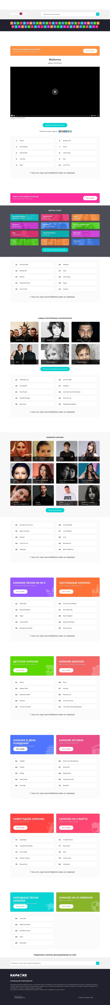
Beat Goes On (92, 543)
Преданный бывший (19, 460)
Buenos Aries (49, 864)
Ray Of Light (49, 392)
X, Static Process (92, 839)
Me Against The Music (49, 628)
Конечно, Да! (39, 482)
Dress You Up (92, 398)
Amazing (92, 688)
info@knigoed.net (19, 997)
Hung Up (92, 289)
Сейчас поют (55, 210)
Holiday (49, 773)
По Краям (38, 504)
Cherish (49, 767)
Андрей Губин (81, 362)
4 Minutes (92, 264)
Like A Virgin (92, 276)
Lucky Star (49, 918)
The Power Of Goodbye (92, 603)
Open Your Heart (49, 531)
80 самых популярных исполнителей (55, 369)
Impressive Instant (49, 694)
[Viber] (66, 131)
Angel (49, 615)
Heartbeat (92, 385)
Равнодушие (85, 504)
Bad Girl (49, 276)
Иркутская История (18, 218)
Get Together (49, 385)
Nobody (61, 460)
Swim (49, 936)
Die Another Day (92, 609)
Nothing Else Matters (49, 226)
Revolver (49, 700)
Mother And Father (49, 924)
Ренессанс (77, 234)
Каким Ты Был (78, 226)
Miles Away (49, 404)
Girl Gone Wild (49, 264)
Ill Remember (49, 152)
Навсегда (15, 243)
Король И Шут (20, 340)
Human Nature (49, 622)
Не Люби (84, 460)
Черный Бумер (16, 234)
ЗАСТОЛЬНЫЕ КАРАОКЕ (20, 117)
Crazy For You (49, 543)
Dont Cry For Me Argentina (92, 761)
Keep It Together (92, 615)
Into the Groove (92, 628)
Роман (75, 243)
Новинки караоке (55, 437)
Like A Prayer (92, 152)
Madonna (55, 59)
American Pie (92, 140)
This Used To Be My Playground (92, 706)
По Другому (62, 482)
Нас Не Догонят (47, 243)
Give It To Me (49, 289)
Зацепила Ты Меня (64, 504)
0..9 (13, 26)
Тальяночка (77, 218)
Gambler (49, 761)
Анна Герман (51, 362)
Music (49, 165)
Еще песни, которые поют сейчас (55, 250)
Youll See (49, 159)
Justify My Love (49, 379)
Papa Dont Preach (49, 283)
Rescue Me (92, 767)
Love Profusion (92, 531)
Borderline (92, 785)
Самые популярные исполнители (55, 318)
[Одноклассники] (62, 131)
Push (92, 852)
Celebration (92, 864)
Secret (92, 146)
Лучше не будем (40, 460)
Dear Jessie (92, 845)
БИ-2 (17, 362)
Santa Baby (49, 839)
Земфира (49, 340)
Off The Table (47, 218)
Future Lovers (92, 858)
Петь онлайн (90, 51)
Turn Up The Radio (49, 706)
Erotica (49, 682)
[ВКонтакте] (60, 131)
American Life (92, 694)
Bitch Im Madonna (92, 549)
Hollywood (49, 549)
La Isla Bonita (49, 146)
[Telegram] (71, 131)
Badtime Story (49, 688)
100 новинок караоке (55, 510)
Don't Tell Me (49, 852)
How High (49, 785)
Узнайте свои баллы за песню (55, 125)
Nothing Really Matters (92, 404)
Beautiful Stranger (49, 398)
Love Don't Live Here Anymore (92, 392)
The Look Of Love (92, 700)
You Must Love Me (92, 779)
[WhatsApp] (69, 131)
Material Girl (49, 270)
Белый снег (46, 234)
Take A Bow (49, 603)
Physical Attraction (49, 609)
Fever (92, 682)
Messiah (49, 537)
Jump (92, 270)
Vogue (92, 283)
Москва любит (16, 226)
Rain (92, 159)
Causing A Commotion (49, 845)
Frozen (49, 140)
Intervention (49, 943)
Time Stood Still (92, 525)
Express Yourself (49, 858)
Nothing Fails (92, 773)
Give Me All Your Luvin (49, 525)
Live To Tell (92, 165)
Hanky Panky (49, 779)
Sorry (92, 537)
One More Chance (49, 930)
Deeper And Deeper (92, 622)
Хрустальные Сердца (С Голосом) (23, 504)
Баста (79, 340)
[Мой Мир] (64, 131)
